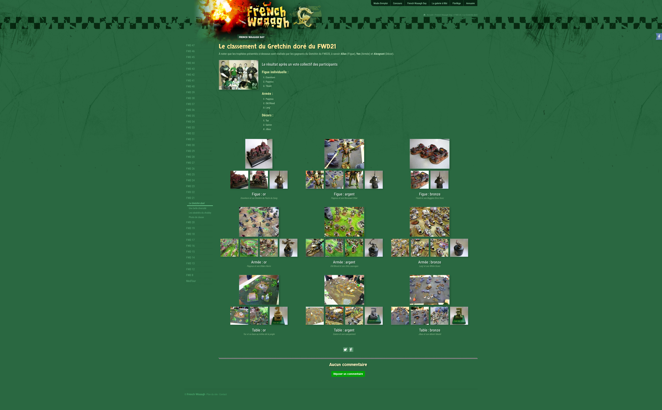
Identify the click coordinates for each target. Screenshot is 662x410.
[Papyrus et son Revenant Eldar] (344, 154)
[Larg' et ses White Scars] (430, 222)
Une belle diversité (197, 208)
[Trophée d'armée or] (288, 248)
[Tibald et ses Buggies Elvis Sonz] (430, 154)
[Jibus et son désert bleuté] (430, 290)
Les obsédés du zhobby (200, 212)
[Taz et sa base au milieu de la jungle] (259, 290)
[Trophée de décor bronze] (459, 316)
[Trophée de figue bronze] (439, 180)
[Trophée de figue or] (278, 180)
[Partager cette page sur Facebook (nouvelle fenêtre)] (351, 349)
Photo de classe (196, 217)
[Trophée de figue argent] (374, 180)
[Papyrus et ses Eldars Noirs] (259, 222)
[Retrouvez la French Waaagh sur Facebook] (658, 37)
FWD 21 (457, 15)
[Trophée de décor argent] (374, 316)
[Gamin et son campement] (344, 290)
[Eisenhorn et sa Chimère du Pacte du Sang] (259, 154)
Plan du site (212, 394)
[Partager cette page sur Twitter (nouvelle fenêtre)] (345, 349)
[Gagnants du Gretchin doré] (238, 75)
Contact (223, 394)
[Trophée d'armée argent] (374, 248)
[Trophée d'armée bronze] (459, 248)
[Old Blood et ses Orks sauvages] (344, 222)
